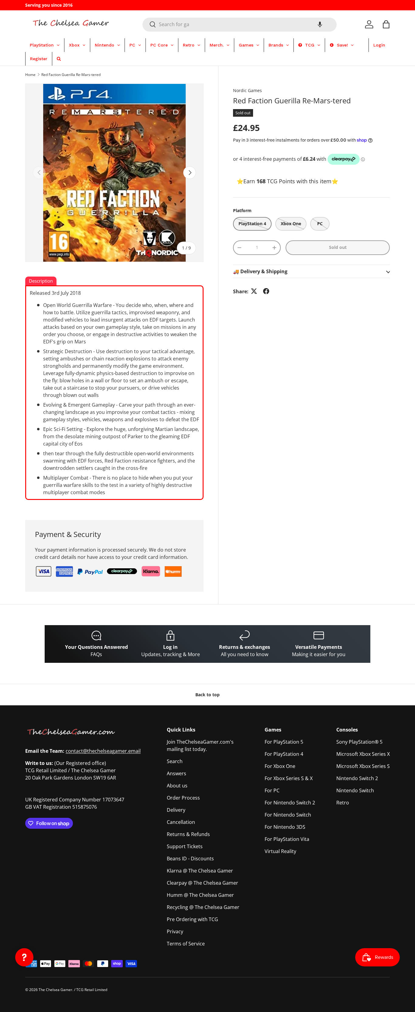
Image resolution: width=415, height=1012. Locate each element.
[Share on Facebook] (266, 291)
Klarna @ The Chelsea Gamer (200, 870)
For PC (272, 790)
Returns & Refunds (188, 834)
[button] (320, 24)
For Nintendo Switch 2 (290, 802)
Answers (176, 773)
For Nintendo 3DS (285, 827)
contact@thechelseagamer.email (103, 751)
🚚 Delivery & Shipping (260, 271)
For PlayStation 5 (284, 741)
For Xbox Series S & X (289, 778)
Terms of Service (186, 943)
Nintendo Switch (355, 790)
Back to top (207, 694)
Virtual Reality (280, 851)
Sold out (338, 247)
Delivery (176, 810)
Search (175, 761)
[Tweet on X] (254, 291)
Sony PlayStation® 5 (359, 741)
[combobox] (239, 24)
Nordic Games (247, 90)
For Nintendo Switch (288, 814)
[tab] (41, 281)
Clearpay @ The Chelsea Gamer (202, 882)
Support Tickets (185, 846)
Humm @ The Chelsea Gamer (200, 895)
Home (30, 74)
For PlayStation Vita (287, 839)
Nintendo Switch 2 (357, 778)
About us (177, 785)
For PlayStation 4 (284, 754)
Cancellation (181, 822)
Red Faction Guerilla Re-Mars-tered (71, 74)
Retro (342, 802)
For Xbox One (280, 766)
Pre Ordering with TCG (192, 919)
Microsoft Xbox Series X (363, 754)
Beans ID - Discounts (190, 858)
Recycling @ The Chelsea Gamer (203, 907)
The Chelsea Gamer (55, 989)
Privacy (175, 931)
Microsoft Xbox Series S (363, 766)
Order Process (183, 797)
